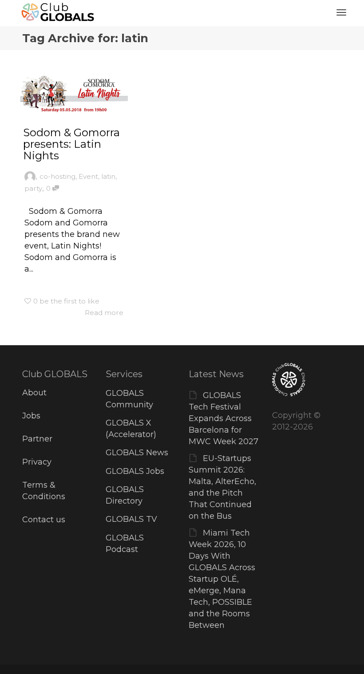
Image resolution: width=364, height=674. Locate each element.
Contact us (43, 519)
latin (108, 176)
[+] (74, 93)
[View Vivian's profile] (30, 176)
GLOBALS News (137, 452)
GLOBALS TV (131, 519)
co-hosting (57, 176)
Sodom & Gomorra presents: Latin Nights (71, 144)
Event (88, 176)
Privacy (36, 462)
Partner (37, 439)
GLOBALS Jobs (135, 471)
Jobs (31, 416)
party (33, 188)
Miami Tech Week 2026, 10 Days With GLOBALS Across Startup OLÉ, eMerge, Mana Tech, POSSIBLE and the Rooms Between (222, 579)
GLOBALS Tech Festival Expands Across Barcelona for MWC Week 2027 (223, 418)
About (34, 393)
